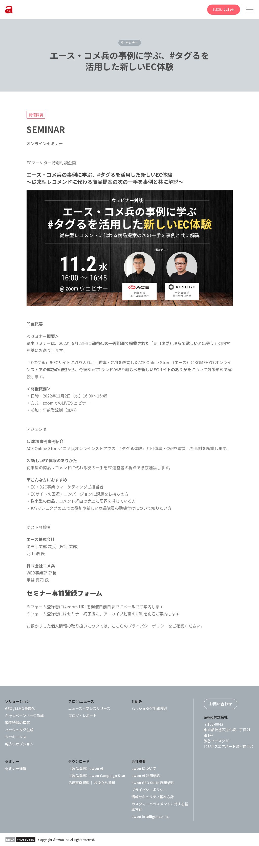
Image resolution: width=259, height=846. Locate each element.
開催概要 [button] (35, 324)
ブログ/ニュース (81, 701)
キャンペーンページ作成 (24, 715)
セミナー (132, 42)
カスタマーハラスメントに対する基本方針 (160, 806)
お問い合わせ (223, 9)
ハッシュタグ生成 (19, 729)
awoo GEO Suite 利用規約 (153, 782)
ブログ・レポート (82, 715)
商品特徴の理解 (17, 722)
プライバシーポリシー (148, 626)
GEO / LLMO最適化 (20, 708)
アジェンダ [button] (37, 429)
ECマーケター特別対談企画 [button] (51, 163)
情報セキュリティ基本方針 (153, 796)
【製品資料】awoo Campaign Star (96, 775)
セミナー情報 (15, 768)
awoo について (144, 768)
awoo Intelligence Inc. (151, 816)
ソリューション (17, 701)
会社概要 (139, 761)
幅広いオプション (19, 743)
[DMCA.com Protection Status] (20, 840)
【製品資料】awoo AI (85, 768)
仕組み (137, 701)
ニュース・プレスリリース (89, 708)
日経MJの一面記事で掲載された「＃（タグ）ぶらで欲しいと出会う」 (154, 343)
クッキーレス (15, 736)
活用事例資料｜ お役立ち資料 (91, 782)
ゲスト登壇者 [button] (39, 527)
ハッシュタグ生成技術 (149, 708)
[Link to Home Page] (9, 9)
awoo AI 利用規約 (146, 775)
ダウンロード (79, 761)
